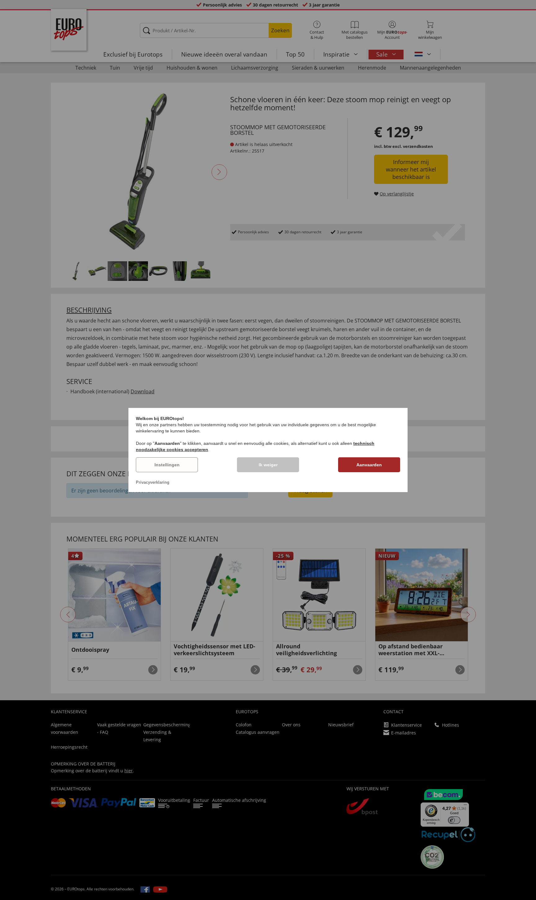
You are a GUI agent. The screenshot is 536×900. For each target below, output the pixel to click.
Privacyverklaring (152, 482)
